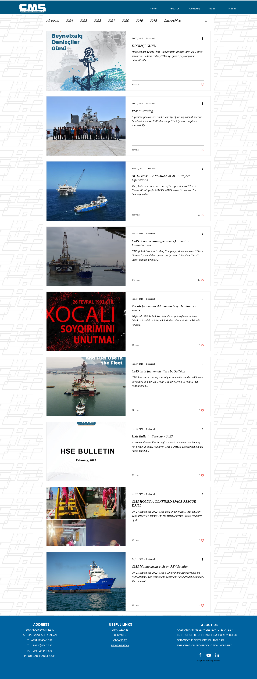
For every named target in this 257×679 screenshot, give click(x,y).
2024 (69, 20)
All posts (52, 20)
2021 (111, 20)
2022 (97, 20)
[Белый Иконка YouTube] (208, 655)
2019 (139, 20)
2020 (125, 20)
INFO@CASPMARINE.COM (39, 656)
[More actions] (204, 38)
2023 (83, 20)
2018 (153, 20)
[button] (177, 8)
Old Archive (172, 20)
